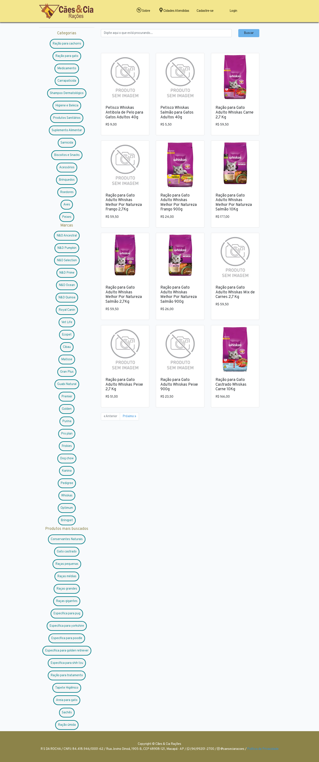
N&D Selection (67, 260)
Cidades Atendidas (176, 11)
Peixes (66, 217)
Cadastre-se (205, 11)
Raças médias (66, 576)
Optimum (67, 508)
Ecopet (67, 335)
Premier (66, 397)
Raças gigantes (66, 601)
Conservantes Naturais (67, 539)
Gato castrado (67, 552)
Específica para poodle (66, 638)
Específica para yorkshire (66, 626)
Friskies (67, 446)
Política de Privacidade (263, 749)
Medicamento (66, 68)
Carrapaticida (67, 81)
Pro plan (66, 434)
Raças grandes (66, 589)
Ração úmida (67, 725)
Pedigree (67, 483)
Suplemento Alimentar (67, 130)
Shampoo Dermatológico (67, 93)
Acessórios (66, 167)
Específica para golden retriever (67, 651)
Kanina (67, 471)
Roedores (67, 192)
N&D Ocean (67, 285)
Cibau (67, 347)
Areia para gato (66, 700)
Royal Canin (67, 310)
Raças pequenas (66, 564)
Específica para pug (66, 614)
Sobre (145, 11)
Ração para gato (66, 56)
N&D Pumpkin (66, 248)
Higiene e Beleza (66, 106)
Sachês (67, 713)
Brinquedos (67, 180)
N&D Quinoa (66, 298)
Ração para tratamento (67, 675)
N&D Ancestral (67, 236)
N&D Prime (66, 273)
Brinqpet (67, 520)
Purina (66, 421)
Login (233, 11)
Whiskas (66, 496)
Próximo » (129, 416)
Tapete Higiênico (66, 688)
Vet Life (66, 322)
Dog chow (67, 458)
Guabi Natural (66, 384)
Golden (67, 409)
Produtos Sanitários (67, 118)
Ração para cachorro (67, 44)
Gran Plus (67, 372)
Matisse (66, 359)
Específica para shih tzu (67, 663)
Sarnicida (67, 143)
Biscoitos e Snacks (67, 155)
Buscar (249, 33)
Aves (66, 205)
